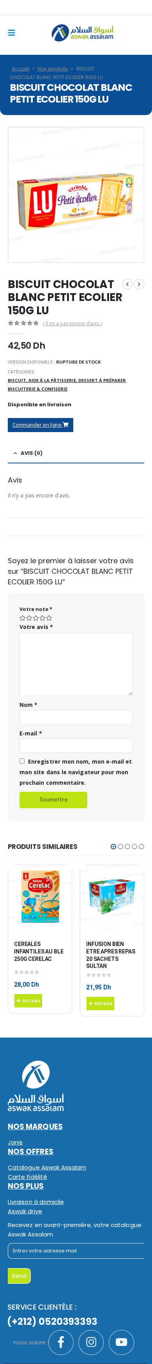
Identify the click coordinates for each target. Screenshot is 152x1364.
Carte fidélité (27, 1177)
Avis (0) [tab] (31, 453)
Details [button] (31, 1001)
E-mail (30, 733)
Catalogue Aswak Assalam (47, 1167)
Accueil (20, 68)
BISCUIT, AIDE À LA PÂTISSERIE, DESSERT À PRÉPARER (67, 380)
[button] (113, 846)
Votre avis (36, 627)
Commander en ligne (37, 424)
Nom (28, 704)
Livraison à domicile (36, 1202)
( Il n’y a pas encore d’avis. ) (72, 323)
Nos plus (26, 1186)
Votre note (35, 609)
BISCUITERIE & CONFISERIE (37, 389)
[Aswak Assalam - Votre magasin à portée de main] (82, 33)
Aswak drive (25, 1211)
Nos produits (53, 68)
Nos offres (30, 1151)
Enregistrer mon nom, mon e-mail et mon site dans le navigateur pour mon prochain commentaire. (75, 772)
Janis (15, 1142)
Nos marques (35, 1126)
